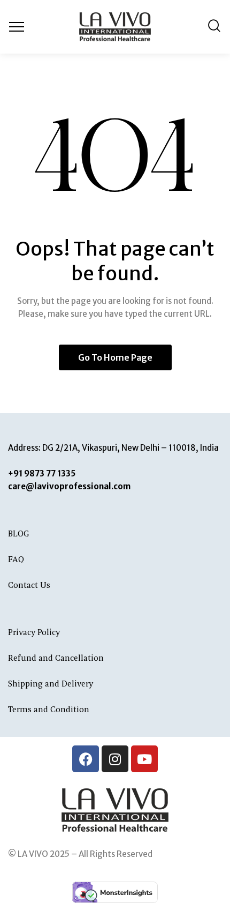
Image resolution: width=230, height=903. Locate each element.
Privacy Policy (35, 632)
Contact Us (29, 585)
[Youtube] (144, 758)
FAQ (16, 559)
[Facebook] (85, 758)
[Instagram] (115, 758)
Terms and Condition (49, 709)
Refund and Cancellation (57, 658)
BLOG (18, 533)
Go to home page (115, 357)
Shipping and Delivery (50, 683)
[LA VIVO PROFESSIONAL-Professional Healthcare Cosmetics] (114, 26)
